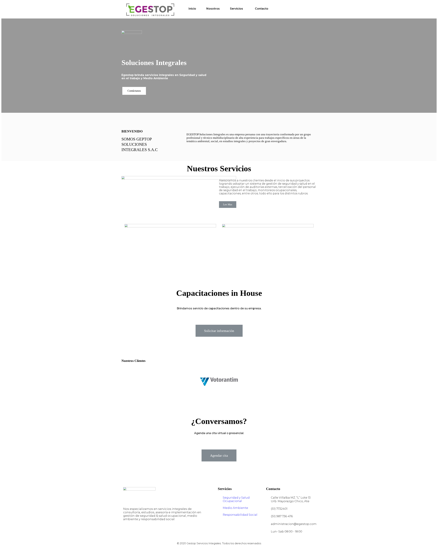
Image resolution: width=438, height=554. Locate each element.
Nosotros (213, 8)
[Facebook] (128, 532)
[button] (134, 91)
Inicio (192, 8)
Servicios (236, 8)
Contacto (261, 8)
